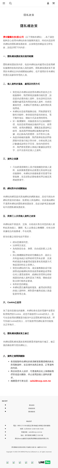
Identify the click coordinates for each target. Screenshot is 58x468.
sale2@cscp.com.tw (35, 432)
